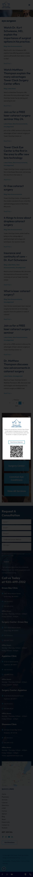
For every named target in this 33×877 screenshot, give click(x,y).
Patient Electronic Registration (16, 442)
